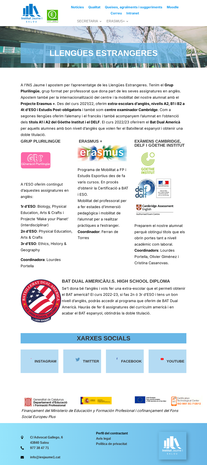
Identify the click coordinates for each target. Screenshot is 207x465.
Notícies (77, 7)
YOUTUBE (175, 361)
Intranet (132, 13)
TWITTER (91, 361)
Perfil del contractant (112, 433)
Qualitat (94, 7)
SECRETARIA (87, 21)
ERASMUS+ (116, 21)
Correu (116, 13)
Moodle (173, 7)
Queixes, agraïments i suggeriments (133, 7)
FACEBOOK (131, 361)
